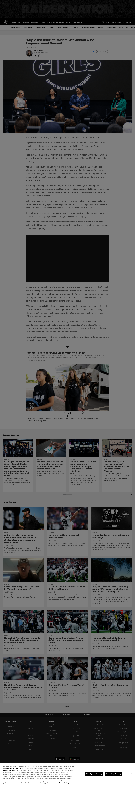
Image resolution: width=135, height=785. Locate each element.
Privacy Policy (8, 770)
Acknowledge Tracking (113, 774)
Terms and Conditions (14, 768)
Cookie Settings (64, 783)
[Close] (131, 774)
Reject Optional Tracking (94, 774)
